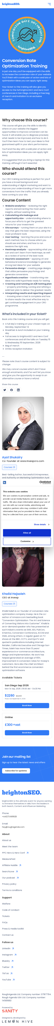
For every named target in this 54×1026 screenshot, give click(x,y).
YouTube (6, 979)
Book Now (27, 705)
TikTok (5, 973)
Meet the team (10, 846)
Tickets (6, 916)
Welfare (6, 903)
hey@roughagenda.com (13, 827)
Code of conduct (10, 909)
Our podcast (8, 877)
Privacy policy (9, 883)
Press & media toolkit (13, 928)
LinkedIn (6, 948)
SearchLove (8, 871)
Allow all (27, 533)
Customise (25, 541)
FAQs (4, 922)
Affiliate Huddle (10, 865)
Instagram (7, 954)
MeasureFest (8, 859)
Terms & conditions (12, 890)
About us (6, 840)
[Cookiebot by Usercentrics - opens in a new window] (39, 482)
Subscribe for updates (16, 770)
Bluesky (6, 960)
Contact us (8, 934)
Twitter (6, 967)
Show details (40, 524)
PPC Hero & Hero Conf (13, 852)
